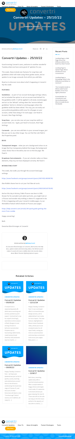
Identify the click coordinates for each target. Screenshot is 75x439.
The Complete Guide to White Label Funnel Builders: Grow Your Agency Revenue (62, 89)
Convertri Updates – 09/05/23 (13, 366)
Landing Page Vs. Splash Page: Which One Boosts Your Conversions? (61, 70)
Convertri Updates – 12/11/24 (36, 301)
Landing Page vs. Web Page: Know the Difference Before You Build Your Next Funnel (62, 61)
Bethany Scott (17, 49)
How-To (20, 7)
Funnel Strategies (47, 7)
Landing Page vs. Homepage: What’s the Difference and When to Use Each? (62, 80)
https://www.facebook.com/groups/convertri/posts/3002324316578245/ (27, 188)
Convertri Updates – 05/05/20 (13, 301)
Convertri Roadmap (65, 436)
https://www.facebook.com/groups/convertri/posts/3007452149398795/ (27, 178)
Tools (59, 7)
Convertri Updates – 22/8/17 (36, 372)
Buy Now (10, 10)
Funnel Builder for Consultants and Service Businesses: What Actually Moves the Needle (62, 100)
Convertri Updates (8, 7)
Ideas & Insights (32, 7)
